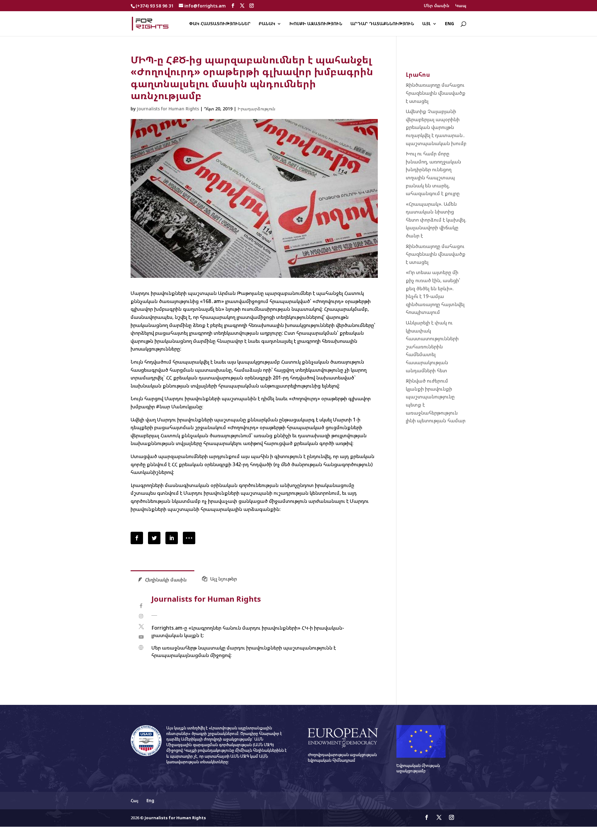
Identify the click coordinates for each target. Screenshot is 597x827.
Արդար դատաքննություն (382, 23)
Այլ (426, 23)
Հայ (134, 800)
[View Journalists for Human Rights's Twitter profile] (141, 627)
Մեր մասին (436, 5)
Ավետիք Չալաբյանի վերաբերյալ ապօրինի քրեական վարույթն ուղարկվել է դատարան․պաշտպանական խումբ (436, 127)
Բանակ (267, 23)
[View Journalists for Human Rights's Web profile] (141, 647)
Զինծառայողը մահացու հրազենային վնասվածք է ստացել (435, 92)
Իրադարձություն (256, 109)
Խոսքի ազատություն (315, 23)
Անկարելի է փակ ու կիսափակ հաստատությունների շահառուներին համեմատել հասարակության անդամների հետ (432, 346)
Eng (449, 23)
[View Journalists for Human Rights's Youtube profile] (141, 637)
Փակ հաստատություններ (220, 23)
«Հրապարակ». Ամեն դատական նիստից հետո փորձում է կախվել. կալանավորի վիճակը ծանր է (436, 219)
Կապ (460, 5)
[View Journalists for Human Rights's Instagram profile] (141, 616)
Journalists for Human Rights (168, 109)
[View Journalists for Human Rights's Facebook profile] (141, 606)
